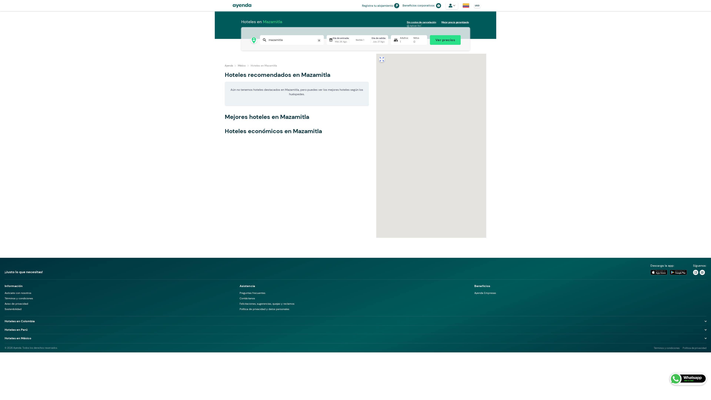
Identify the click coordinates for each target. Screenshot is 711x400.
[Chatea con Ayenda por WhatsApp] (688, 378)
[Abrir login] (452, 5)
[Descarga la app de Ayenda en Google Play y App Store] (668, 272)
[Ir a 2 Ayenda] (702, 272)
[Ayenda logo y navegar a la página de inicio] (238, 5)
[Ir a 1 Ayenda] (695, 272)
